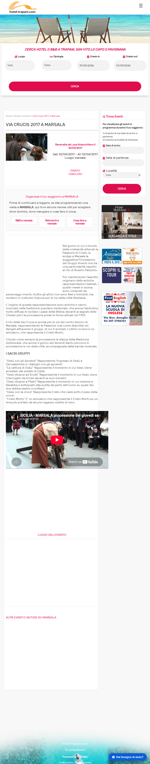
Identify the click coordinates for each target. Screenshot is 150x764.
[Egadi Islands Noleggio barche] (111, 274)
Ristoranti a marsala (52, 222)
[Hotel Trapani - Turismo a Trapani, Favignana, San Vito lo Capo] (22, 12)
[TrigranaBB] (132, 256)
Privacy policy (83, 762)
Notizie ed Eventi (22, 115)
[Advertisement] (33, 267)
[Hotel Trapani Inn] (122, 238)
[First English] (132, 274)
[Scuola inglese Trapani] (122, 324)
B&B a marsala (24, 220)
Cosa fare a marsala (80, 222)
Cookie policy (66, 762)
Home (9, 115)
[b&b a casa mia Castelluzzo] (111, 256)
